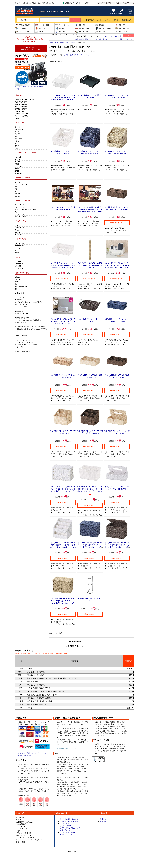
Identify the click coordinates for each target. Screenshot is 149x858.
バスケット (18, 248)
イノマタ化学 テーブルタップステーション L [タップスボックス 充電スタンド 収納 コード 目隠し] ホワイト (117, 265)
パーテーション (19, 245)
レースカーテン (19, 214)
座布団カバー (19, 173)
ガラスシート (19, 277)
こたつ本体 (18, 261)
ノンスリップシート (21, 184)
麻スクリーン (19, 234)
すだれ (17, 225)
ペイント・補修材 (44, 25)
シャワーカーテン (20, 207)
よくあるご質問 (84, 3)
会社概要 (103, 819)
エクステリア (123, 32)
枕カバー (17, 146)
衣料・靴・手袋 (83, 32)
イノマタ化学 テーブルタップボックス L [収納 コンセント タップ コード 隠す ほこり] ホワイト (63, 321)
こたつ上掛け (19, 264)
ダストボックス (19, 243)
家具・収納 (42, 28)
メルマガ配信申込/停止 (68, 832)
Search (75, 20)
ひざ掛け (17, 164)
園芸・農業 (82, 25)
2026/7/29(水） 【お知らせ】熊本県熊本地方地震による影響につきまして (31, 39)
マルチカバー (19, 166)
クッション (18, 157)
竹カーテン (18, 232)
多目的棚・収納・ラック (22, 113)
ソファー (17, 161)
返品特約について (66, 830)
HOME (52, 42)
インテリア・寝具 (24, 32)
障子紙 (17, 282)
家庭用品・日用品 (84, 28)
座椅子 (17, 168)
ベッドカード (19, 134)
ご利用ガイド (69, 3)
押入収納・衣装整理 (21, 104)
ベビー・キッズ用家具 (22, 116)
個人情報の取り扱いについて (105, 39)
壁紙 (16, 284)
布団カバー (18, 141)
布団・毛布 (18, 139)
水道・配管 (102, 32)
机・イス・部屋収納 (21, 106)
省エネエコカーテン (21, 216)
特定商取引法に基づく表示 (125, 39)
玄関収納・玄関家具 (21, 109)
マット (17, 187)
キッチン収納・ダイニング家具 (24, 99)
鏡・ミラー (18, 250)
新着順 (66, 55)
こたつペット (19, 268)
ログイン (100, 36)
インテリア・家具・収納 (61, 42)
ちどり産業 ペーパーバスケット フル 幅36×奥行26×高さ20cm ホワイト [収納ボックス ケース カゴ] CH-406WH (90, 489)
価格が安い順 (74, 55)
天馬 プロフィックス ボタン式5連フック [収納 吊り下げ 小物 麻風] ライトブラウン (90, 265)
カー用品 (61, 28)
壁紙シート (18, 289)
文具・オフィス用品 (105, 28)
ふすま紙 (17, 279)
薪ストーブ (117, 20)
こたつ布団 (18, 266)
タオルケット (19, 129)
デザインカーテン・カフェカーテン (26, 209)
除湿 (123, 20)
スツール (17, 159)
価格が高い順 (85, 55)
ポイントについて (66, 834)
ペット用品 (22, 28)
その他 (17, 118)
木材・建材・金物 (124, 28)
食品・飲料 (122, 25)
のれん (17, 230)
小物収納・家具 (19, 111)
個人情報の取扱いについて (69, 819)
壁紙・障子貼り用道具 (22, 286)
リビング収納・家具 (21, 102)
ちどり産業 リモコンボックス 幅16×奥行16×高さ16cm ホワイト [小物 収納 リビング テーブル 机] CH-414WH (63, 545)
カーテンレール (19, 205)
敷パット (17, 127)
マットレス (18, 136)
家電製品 (101, 25)
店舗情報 (103, 821)
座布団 (17, 171)
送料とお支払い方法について (84, 39)
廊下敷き (17, 196)
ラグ (16, 189)
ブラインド (18, 212)
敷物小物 (17, 194)
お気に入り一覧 (80, 36)
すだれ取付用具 (19, 227)
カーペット (18, 182)
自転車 (41, 32)
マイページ (91, 36)
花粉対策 (128, 20)
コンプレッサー (108, 20)
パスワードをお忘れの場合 (113, 36)
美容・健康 (62, 32)
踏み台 (17, 253)
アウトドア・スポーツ (65, 25)
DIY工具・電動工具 (24, 25)
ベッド (17, 132)
